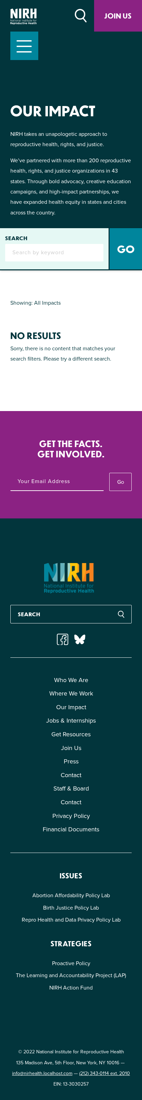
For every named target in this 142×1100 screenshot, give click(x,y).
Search (16, 238)
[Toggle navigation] (24, 46)
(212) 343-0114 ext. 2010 (104, 1073)
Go (120, 482)
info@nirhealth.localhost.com (42, 1073)
